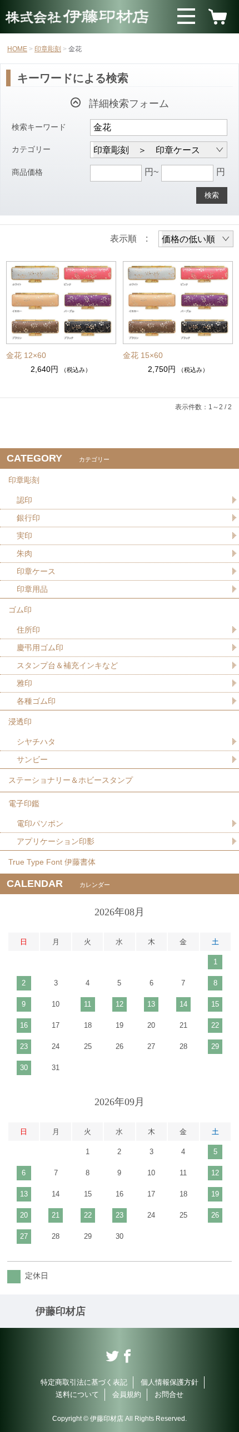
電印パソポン (40, 823)
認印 (24, 500)
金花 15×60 (143, 355)
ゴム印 (20, 609)
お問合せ (169, 1394)
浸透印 (20, 721)
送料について (77, 1394)
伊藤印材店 (61, 1311)
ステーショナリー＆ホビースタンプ (70, 780)
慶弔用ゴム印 (40, 647)
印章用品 (32, 589)
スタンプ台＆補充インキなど (67, 665)
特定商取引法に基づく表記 (84, 1382)
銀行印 (28, 517)
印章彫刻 (47, 49)
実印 (24, 535)
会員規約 (126, 1394)
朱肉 (24, 553)
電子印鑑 (23, 803)
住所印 (28, 629)
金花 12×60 (26, 355)
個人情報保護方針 (169, 1382)
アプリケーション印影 (55, 841)
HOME (17, 49)
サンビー (32, 759)
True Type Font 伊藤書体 (52, 861)
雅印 (24, 683)
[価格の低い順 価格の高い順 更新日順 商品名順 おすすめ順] (195, 239)
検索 (212, 195)
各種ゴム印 (36, 701)
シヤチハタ (36, 741)
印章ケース (36, 571)
